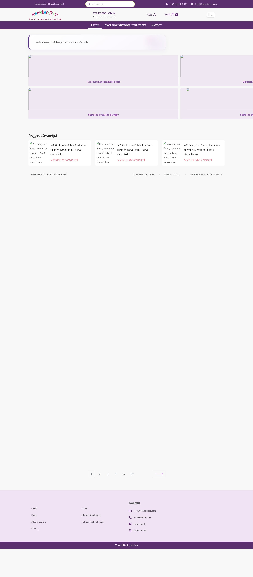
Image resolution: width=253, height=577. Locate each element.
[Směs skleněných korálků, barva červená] (200, 214)
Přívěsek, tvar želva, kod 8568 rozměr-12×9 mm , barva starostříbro (202, 149)
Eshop (95, 25)
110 (132, 474)
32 (150, 174)
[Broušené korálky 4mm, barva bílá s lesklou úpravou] (102, 426)
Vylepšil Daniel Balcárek (126, 545)
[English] (196, 14)
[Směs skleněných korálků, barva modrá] (200, 284)
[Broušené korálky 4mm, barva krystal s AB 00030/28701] (151, 281)
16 (146, 174)
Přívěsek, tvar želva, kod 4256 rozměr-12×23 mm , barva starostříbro (68, 149)
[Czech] (191, 14)
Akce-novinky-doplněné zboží (125, 25)
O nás (84, 508)
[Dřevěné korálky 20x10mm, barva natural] (151, 426)
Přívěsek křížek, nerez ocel (149, 237)
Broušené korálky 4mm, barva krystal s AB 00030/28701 (147, 304)
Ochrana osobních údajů (93, 522)
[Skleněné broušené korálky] (103, 100)
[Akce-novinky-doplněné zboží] (103, 67)
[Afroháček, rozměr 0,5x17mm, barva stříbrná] (53, 426)
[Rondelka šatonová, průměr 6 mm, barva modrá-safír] (102, 355)
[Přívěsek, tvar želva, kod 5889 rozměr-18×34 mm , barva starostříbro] (105, 153)
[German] (201, 14)
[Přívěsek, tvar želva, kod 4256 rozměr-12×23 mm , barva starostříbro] (38, 153)
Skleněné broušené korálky (103, 114)
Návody (157, 25)
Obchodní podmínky (91, 515)
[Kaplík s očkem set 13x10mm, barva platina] (200, 426)
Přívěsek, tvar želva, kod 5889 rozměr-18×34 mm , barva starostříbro (135, 149)
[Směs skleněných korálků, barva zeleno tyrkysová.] (102, 214)
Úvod (34, 508)
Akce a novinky (38, 522)
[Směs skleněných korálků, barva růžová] (151, 355)
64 (153, 174)
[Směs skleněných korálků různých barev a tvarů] (53, 284)
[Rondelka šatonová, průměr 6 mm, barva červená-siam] (102, 284)
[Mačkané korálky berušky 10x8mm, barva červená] (200, 355)
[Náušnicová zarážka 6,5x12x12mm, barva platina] (53, 214)
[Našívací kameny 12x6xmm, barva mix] (53, 355)
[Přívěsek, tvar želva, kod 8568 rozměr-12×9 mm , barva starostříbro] (172, 153)
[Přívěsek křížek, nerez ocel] (151, 214)
